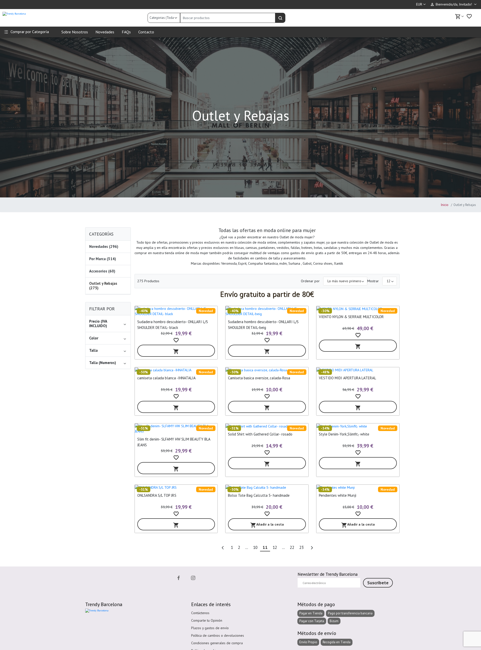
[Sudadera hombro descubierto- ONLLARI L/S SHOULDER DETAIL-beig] (266, 311)
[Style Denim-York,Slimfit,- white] (357, 426)
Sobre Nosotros (74, 31)
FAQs (126, 31)
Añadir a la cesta (267, 525)
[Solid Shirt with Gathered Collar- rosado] (266, 426)
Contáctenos (200, 613)
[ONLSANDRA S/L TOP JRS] (176, 487)
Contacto (146, 31)
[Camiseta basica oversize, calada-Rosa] (266, 370)
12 (275, 547)
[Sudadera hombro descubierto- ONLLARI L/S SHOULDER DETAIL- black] (176, 311)
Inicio (444, 205)
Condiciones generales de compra (217, 643)
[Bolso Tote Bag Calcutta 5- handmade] (266, 487)
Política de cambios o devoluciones (217, 635)
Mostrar (373, 281)
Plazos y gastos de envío (210, 628)
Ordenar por (310, 281)
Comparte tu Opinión (206, 620)
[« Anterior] (222, 547)
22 (292, 547)
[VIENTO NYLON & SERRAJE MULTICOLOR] (357, 309)
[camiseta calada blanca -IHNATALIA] (176, 370)
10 (255, 547)
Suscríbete (378, 583)
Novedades (104, 31)
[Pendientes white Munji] (357, 487)
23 (301, 547)
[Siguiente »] (311, 547)
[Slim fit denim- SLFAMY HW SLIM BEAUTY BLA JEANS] (176, 428)
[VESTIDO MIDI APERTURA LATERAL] (357, 370)
